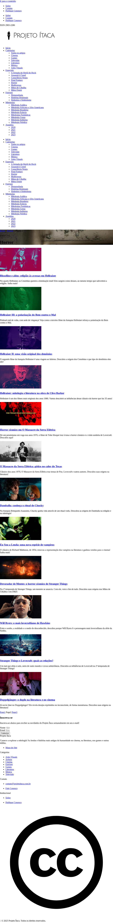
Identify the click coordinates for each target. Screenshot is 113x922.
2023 (13, 135)
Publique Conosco (13, 11)
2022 (13, 132)
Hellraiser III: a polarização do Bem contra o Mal (28, 314)
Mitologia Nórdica (19, 122)
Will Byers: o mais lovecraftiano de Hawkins (25, 623)
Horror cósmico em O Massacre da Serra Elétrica (27, 429)
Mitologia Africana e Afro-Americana (27, 107)
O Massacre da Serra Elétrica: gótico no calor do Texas (31, 466)
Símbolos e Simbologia (21, 100)
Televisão (15, 60)
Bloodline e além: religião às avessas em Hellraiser (28, 275)
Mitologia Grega (18, 117)
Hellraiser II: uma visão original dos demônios (26, 353)
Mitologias (10, 102)
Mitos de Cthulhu (18, 87)
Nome (3, 728)
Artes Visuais (17, 68)
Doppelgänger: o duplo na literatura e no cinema (27, 699)
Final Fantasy (17, 80)
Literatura (15, 63)
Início (8, 48)
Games (14, 58)
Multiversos (16, 85)
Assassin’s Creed (18, 75)
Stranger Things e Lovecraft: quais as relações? (26, 660)
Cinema (14, 55)
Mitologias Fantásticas (20, 115)
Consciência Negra (19, 78)
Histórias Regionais (19, 97)
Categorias (10, 50)
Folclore (9, 92)
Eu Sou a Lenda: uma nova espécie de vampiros (27, 544)
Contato (9, 8)
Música (14, 65)
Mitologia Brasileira (19, 110)
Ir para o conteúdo (8, 1)
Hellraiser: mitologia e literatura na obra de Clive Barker (32, 393)
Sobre (8, 6)
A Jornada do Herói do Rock (23, 73)
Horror (14, 83)
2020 (13, 127)
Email (3, 730)
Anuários (10, 125)
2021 (13, 130)
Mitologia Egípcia (19, 112)
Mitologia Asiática (19, 105)
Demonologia (17, 95)
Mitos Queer (16, 90)
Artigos (9, 759)
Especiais (10, 70)
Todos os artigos (18, 53)
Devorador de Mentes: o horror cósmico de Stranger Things (33, 583)
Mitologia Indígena (19, 120)
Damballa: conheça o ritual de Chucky (22, 505)
